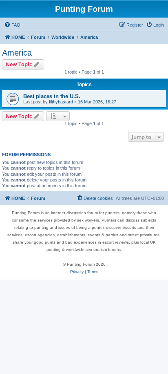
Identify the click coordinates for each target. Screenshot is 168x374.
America (17, 52)
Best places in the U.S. (51, 96)
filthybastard (61, 101)
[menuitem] (12, 25)
